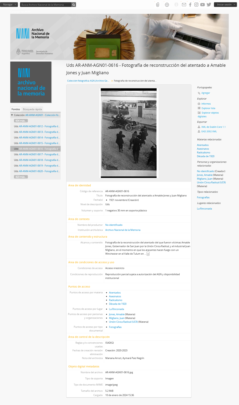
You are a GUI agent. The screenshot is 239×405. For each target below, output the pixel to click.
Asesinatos (115, 296)
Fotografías (115, 327)
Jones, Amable (117, 314)
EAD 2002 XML (209, 131)
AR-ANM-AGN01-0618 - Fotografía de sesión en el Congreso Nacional (56, 160)
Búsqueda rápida (32, 109)
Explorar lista (208, 108)
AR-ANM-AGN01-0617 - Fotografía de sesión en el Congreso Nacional (56, 154)
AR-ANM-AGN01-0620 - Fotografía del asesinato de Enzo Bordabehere (57, 171)
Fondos (16, 109)
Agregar (205, 92)
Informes (206, 103)
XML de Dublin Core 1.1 (213, 127)
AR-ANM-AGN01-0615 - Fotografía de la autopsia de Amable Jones (55, 143)
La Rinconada (116, 309)
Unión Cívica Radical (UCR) (123, 321)
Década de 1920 (117, 303)
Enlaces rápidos (176, 4)
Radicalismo (115, 300)
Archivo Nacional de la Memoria (122, 230)
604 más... (20, 120)
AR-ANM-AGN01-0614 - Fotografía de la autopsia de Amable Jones (55, 137)
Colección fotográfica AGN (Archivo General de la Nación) (89, 80)
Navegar (8, 4)
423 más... (20, 176)
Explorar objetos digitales (208, 114)
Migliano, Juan (117, 318)
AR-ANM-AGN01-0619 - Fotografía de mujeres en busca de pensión (55, 165)
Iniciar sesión (224, 4)
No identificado (113, 225)
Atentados (115, 292)
